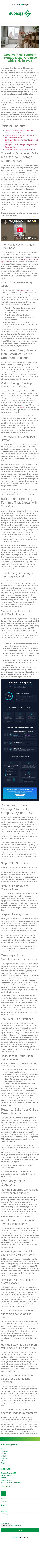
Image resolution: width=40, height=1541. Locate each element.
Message (4, 1511)
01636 (6, 1486)
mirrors (22, 407)
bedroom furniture (24, 290)
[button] (20, 21)
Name (3, 1498)
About (3, 1449)
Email (3, 1505)
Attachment (5, 1523)
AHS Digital (24, 1537)
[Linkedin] (3, 1493)
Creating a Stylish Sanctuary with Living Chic (20, 149)
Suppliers (4, 1451)
